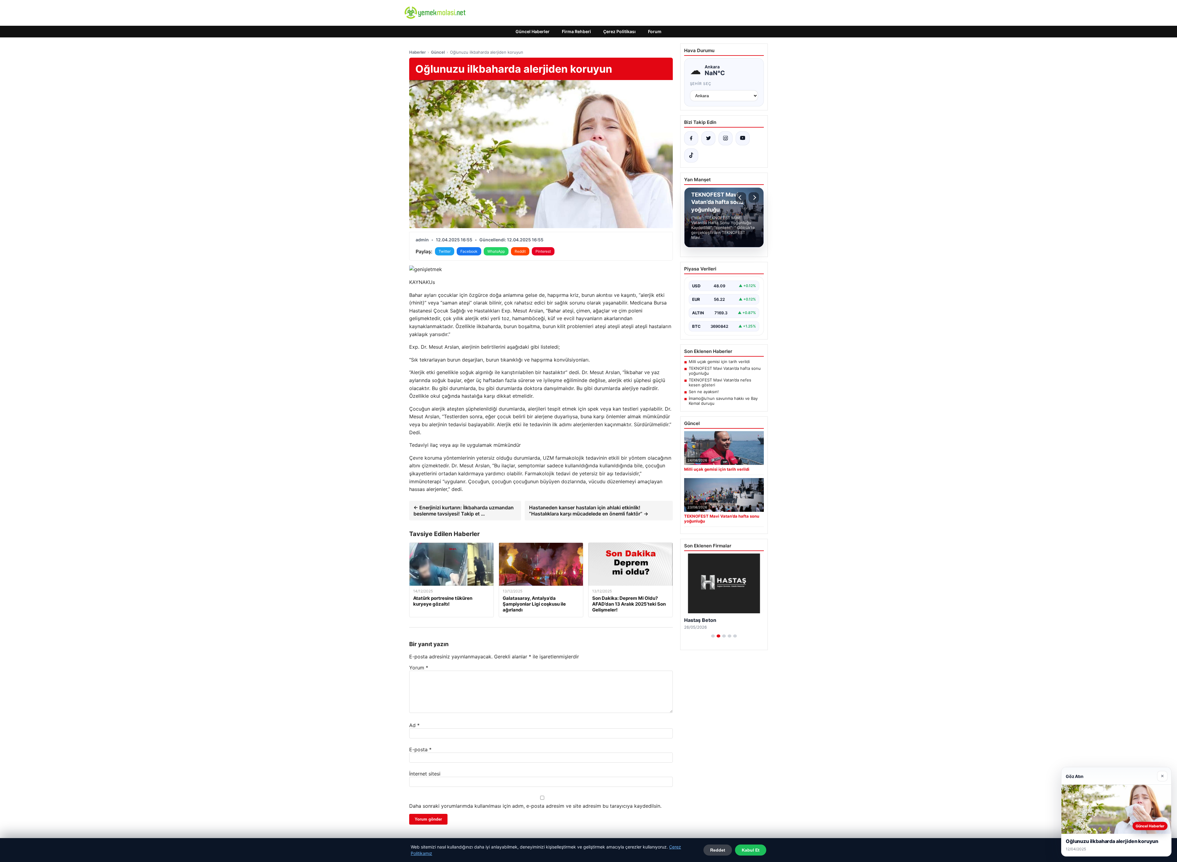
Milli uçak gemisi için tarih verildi (719, 361)
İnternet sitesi (424, 774)
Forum (654, 31)
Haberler (417, 52)
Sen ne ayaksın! (704, 391)
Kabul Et (751, 850)
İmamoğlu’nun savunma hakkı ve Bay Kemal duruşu (723, 401)
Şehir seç (701, 83)
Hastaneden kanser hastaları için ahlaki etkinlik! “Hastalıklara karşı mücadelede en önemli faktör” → (588, 510)
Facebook (469, 251)
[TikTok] (691, 155)
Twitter (445, 251)
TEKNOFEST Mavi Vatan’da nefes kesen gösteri (720, 382)
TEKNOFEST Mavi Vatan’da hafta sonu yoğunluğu (725, 371)
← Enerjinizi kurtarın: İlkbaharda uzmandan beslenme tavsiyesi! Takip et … (463, 510)
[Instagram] (725, 138)
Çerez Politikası (619, 31)
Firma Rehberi (576, 31)
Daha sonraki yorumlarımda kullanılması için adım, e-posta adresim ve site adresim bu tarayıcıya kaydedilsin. (535, 806)
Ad (414, 725)
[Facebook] (691, 138)
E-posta (420, 749)
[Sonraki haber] (753, 197)
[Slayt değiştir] (713, 636)
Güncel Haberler (533, 31)
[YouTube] (743, 138)
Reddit (520, 251)
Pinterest (543, 251)
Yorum (418, 668)
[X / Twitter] (708, 138)
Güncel (438, 52)
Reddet (717, 850)
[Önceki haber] (741, 197)
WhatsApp (496, 251)
